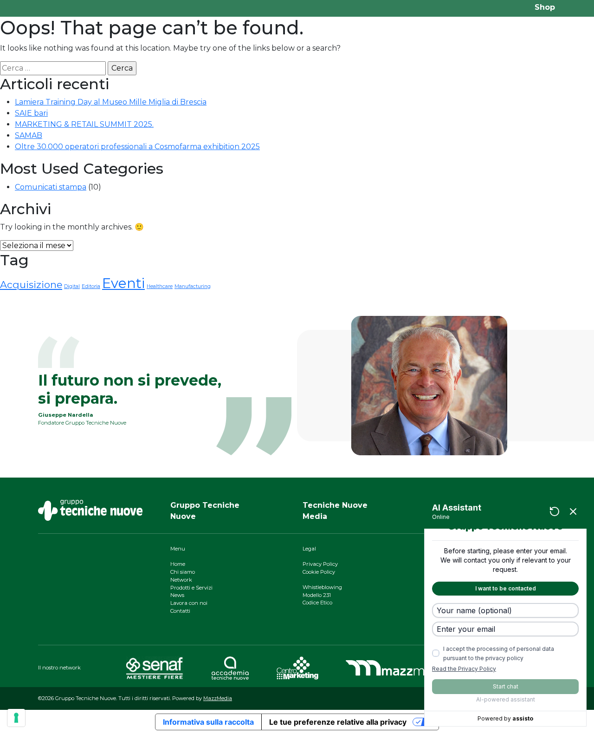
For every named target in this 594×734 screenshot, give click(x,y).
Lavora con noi (188, 603)
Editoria (91, 286)
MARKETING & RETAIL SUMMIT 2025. (84, 124)
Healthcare (160, 286)
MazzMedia (217, 698)
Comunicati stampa (50, 187)
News (177, 595)
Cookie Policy (319, 572)
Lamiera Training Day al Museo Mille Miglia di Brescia (111, 102)
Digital (72, 286)
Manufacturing (192, 286)
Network (181, 580)
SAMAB (28, 135)
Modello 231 (317, 595)
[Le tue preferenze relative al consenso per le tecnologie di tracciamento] (16, 718)
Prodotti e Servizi (191, 587)
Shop (545, 7)
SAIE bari (31, 113)
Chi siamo (182, 572)
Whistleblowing (322, 587)
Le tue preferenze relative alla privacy (338, 722)
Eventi (123, 283)
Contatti (180, 611)
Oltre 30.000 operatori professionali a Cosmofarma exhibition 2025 (137, 146)
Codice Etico (317, 602)
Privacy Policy (320, 564)
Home (177, 564)
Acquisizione (31, 284)
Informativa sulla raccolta (208, 722)
